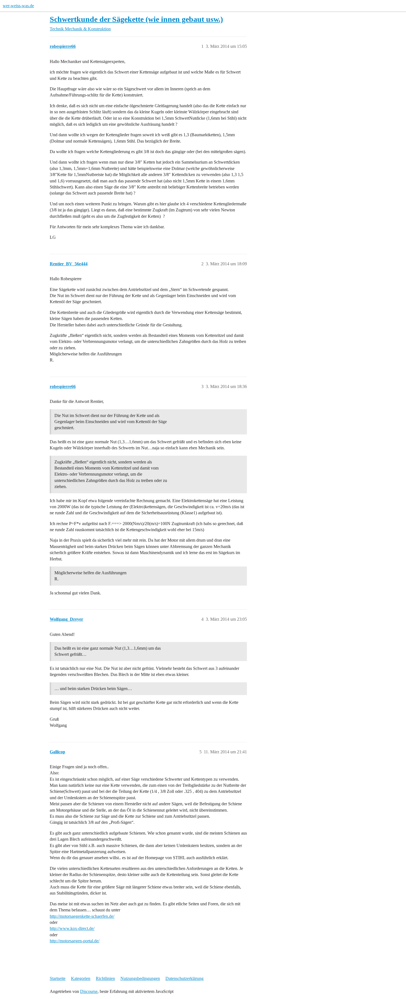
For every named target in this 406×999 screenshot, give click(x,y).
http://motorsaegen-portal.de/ (74, 940)
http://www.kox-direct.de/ (72, 928)
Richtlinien (105, 978)
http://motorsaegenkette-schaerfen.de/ (82, 916)
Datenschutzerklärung (184, 978)
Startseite (57, 978)
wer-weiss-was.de (18, 5)
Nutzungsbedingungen (140, 978)
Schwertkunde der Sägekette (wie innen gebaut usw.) (136, 19)
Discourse (88, 991)
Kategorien (80, 978)
